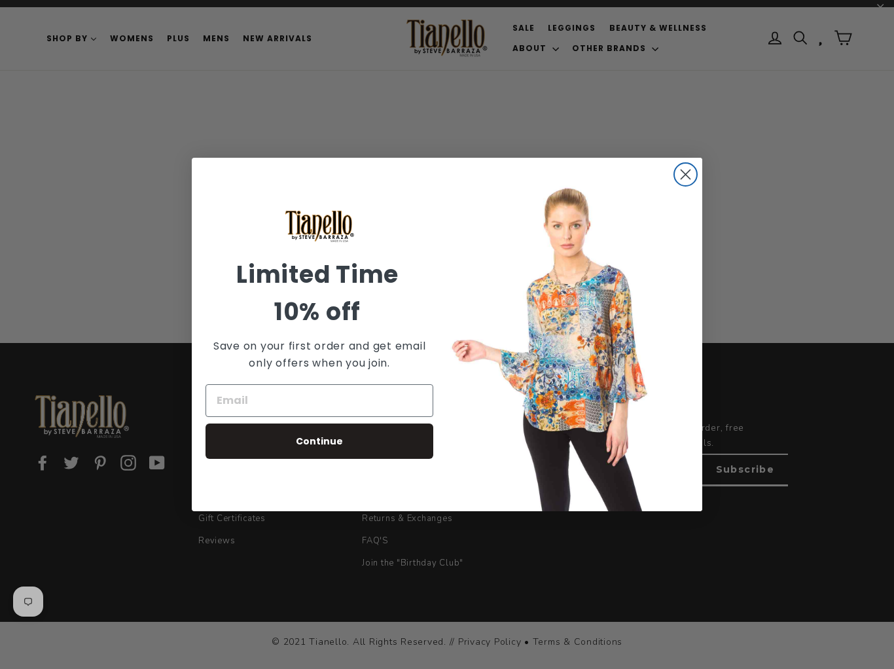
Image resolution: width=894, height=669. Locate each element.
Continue (319, 441)
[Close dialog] (685, 174)
